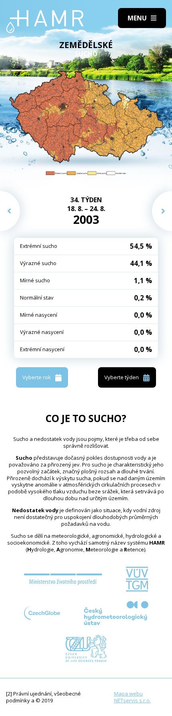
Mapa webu (128, 693)
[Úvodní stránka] (45, 21)
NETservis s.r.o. (132, 700)
